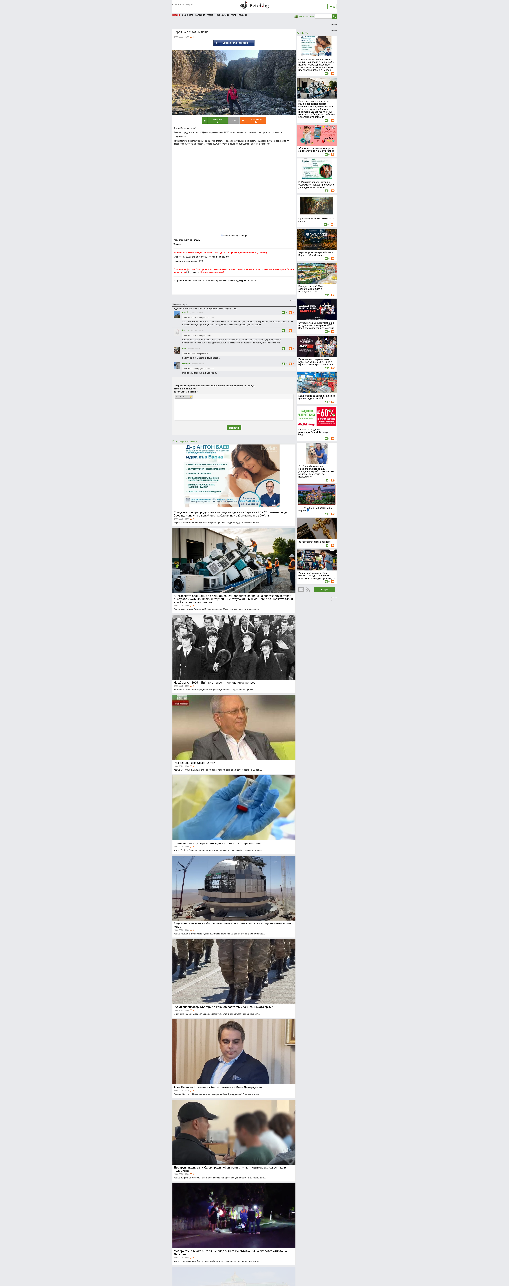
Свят (233, 15)
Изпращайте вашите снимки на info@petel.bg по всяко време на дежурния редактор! (216, 280)
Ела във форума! (306, 16)
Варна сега (187, 15)
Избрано (242, 15)
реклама (334, 24)
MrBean (186, 363)
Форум (324, 589)
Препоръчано (222, 15)
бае (184, 348)
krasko (185, 330)
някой (185, 312)
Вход (332, 7)
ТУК (235, 308)
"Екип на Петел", (191, 240)
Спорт (210, 15)
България (200, 15)
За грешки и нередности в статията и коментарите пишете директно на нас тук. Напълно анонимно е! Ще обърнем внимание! (214, 388)
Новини (176, 15)
